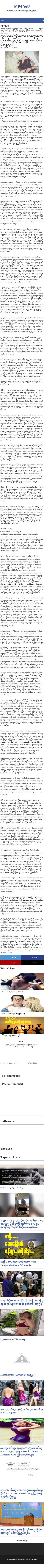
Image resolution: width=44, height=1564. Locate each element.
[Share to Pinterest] (36, 1063)
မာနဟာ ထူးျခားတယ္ (11, 1187)
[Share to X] (32, 1063)
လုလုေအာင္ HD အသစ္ (12, 1339)
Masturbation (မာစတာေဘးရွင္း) (18, 1374)
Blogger (25, 1541)
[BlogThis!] (30, 1063)
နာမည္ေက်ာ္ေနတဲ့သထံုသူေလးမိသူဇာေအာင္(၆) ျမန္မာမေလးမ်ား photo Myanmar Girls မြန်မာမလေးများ (21, 1451)
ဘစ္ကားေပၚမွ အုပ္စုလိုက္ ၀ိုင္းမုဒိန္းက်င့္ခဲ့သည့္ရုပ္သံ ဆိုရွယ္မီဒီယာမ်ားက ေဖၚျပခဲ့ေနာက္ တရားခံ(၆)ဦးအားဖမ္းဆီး (21, 1223)
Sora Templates (19, 1559)
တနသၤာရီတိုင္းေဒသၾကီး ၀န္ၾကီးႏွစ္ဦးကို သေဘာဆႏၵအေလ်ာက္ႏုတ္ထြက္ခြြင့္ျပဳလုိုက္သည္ (21, 1493)
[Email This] (28, 1063)
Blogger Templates (31, 1559)
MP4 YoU (22, 6)
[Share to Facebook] (34, 1063)
